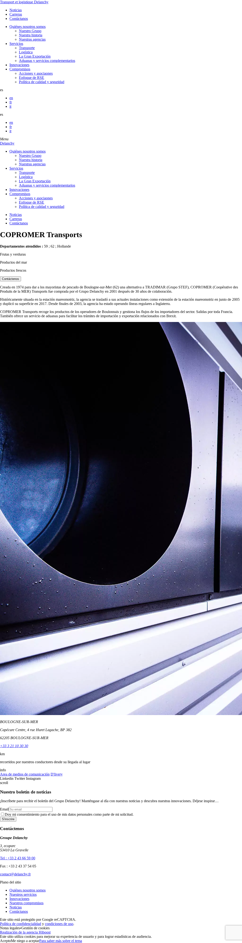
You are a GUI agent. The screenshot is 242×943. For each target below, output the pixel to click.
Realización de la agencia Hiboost (25, 932)
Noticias (15, 10)
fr (10, 102)
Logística (26, 52)
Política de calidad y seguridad (41, 82)
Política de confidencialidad (20, 924)
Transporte (27, 48)
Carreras (15, 14)
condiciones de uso (59, 924)
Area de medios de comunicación (25, 774)
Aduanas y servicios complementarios (47, 61)
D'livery (57, 774)
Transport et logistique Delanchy (24, 2)
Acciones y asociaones (36, 73)
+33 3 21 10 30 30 (14, 746)
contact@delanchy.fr (15, 874)
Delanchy (7, 143)
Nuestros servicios (23, 894)
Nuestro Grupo (30, 31)
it (10, 106)
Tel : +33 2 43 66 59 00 (17, 858)
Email (4, 809)
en (11, 98)
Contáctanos (18, 19)
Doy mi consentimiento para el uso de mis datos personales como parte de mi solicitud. (69, 814)
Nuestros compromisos (26, 903)
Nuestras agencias (32, 39)
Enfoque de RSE (31, 78)
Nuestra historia (30, 35)
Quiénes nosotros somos (27, 27)
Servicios (16, 44)
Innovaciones (19, 65)
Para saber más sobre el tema (60, 941)
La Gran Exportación (35, 56)
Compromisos (19, 69)
